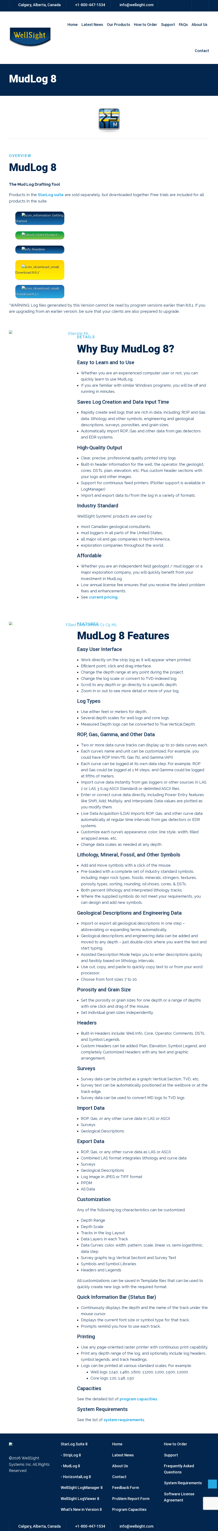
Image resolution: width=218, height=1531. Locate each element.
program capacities (138, 1399)
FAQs (183, 24)
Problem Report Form (130, 1498)
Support (168, 24)
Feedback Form (125, 1487)
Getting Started (39, 218)
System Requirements (183, 1483)
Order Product (46, 235)
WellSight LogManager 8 (82, 1487)
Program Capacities (129, 1509)
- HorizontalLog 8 (76, 1476)
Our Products (118, 24)
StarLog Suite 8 (74, 1444)
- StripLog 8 (71, 1455)
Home (72, 24)
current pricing (103, 597)
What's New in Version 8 (81, 1509)
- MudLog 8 (70, 1466)
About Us (199, 24)
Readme (38, 249)
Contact (202, 50)
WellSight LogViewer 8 (80, 1498)
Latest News (92, 24)
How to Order (145, 24)
